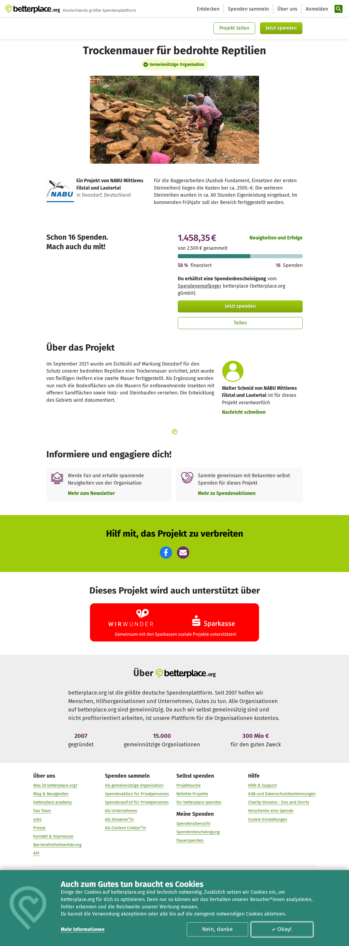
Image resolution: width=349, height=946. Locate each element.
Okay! (284, 929)
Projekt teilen (234, 28)
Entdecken (208, 9)
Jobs (37, 819)
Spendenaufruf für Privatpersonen (137, 802)
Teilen (240, 323)
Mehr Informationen (82, 929)
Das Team (42, 810)
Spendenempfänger (199, 286)
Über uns (287, 9)
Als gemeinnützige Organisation (134, 785)
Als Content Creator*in (125, 827)
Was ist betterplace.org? (55, 785)
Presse (39, 827)
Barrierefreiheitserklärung (57, 844)
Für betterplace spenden (198, 802)
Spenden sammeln (248, 9)
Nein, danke (217, 929)
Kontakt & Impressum (53, 836)
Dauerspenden (190, 840)
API (36, 853)
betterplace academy (52, 802)
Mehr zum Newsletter (91, 493)
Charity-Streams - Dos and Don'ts (278, 802)
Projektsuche (188, 785)
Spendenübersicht (193, 823)
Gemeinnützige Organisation (176, 64)
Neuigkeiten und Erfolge (276, 238)
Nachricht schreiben (244, 412)
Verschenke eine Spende (270, 810)
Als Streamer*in (119, 819)
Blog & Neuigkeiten (51, 793)
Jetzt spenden (281, 28)
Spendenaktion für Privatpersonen (137, 793)
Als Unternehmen (121, 810)
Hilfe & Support (262, 785)
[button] (166, 552)
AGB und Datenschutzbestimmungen (282, 793)
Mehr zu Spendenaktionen (226, 493)
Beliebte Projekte (192, 793)
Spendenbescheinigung (198, 831)
